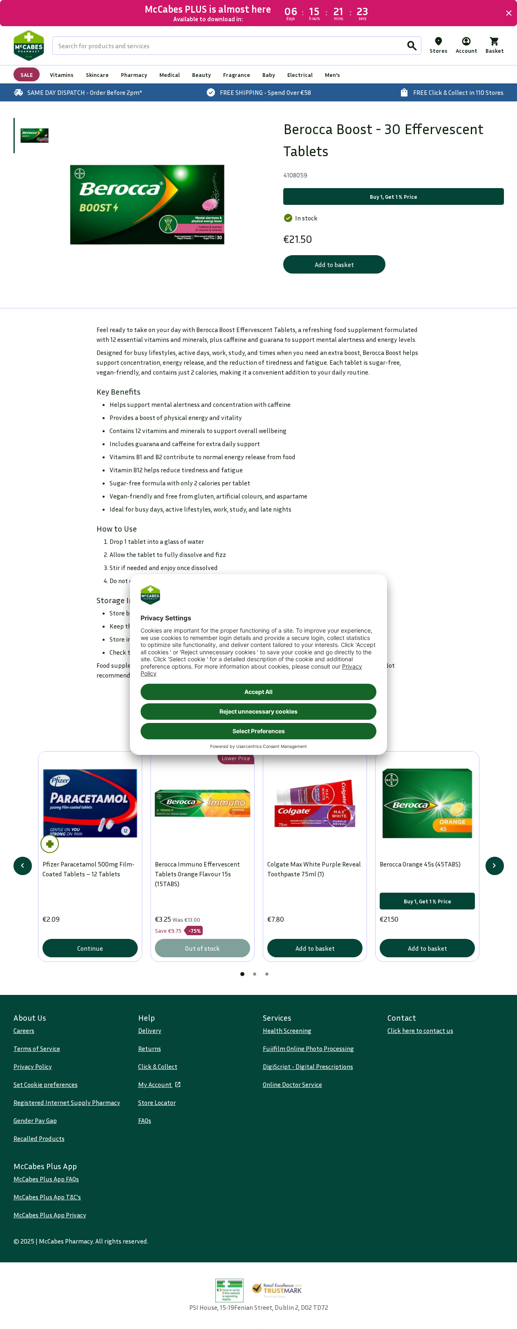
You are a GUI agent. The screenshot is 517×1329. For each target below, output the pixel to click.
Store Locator (157, 1102)
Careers (23, 1030)
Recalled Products (39, 1138)
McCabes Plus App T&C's (47, 1197)
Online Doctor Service (292, 1084)
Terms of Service (36, 1048)
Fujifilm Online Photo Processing (308, 1048)
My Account (155, 1084)
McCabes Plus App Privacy (49, 1215)
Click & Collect (157, 1066)
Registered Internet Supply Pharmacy (66, 1102)
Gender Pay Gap (35, 1120)
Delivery (149, 1030)
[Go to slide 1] (34, 135)
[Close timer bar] (509, 13)
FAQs (144, 1120)
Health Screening (287, 1030)
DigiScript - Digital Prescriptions (308, 1066)
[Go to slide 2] (255, 974)
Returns (149, 1048)
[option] (147, 205)
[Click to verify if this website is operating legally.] (229, 1291)
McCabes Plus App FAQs (46, 1179)
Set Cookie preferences (45, 1084)
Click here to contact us (420, 1030)
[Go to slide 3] (267, 974)
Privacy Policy (32, 1066)
